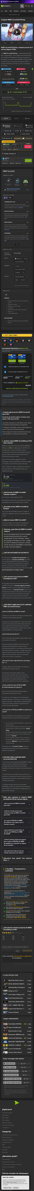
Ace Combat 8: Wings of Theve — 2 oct (17, 994)
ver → (28, 189)
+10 (17, 244)
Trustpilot (11, 905)
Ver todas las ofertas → (8, 396)
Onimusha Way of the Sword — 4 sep (17, 987)
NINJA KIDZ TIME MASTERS (17, 1041)
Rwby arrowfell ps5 (14, 14)
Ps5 (6, 14)
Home (2, 14)
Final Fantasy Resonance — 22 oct (17, 998)
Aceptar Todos (7, 1187)
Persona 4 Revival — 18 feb (17, 1012)
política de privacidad (11, 1182)
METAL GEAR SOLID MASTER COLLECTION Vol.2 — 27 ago (17, 984)
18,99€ (22, 361)
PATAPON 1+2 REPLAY (17, 1045)
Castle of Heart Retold (17, 1052)
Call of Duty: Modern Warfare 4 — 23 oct (17, 1001)
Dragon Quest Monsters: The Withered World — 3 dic (17, 1008)
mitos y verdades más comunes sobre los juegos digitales (15, 894)
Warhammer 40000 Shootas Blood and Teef (17, 1034)
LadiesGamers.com (9, 201)
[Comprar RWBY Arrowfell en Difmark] (6, 144)
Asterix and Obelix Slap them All (17, 1038)
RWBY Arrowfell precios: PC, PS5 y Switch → (22, 111)
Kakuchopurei (8, 222)
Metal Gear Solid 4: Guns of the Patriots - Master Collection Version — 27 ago (17, 980)
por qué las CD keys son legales (19, 892)
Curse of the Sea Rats (17, 1049)
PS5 (13, 47)
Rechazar (16, 1187)
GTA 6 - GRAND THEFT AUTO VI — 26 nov (17, 1005)
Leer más (20, 207)
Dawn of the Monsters (17, 1027)
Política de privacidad (7, 1189)
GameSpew (7, 233)
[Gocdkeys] (5, 6)
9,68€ (12, 361)
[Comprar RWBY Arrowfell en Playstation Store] (5, 158)
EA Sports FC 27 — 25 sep (17, 991)
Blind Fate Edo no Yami (17, 1031)
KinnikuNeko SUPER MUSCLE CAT (17, 1024)
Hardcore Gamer (9, 211)
